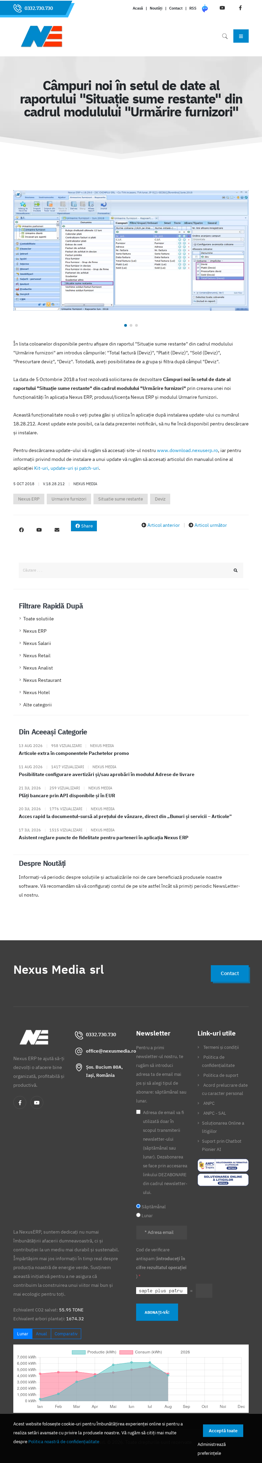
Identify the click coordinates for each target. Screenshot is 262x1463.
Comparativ (66, 1334)
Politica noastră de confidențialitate (63, 1441)
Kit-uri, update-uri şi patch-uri (66, 468)
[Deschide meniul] (241, 35)
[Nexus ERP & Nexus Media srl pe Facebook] (21, 530)
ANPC (209, 1103)
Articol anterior (163, 525)
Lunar (22, 1334)
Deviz (160, 499)
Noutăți (156, 8)
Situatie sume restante (120, 499)
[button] (125, 325)
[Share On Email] (57, 530)
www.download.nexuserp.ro (187, 450)
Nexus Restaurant (42, 680)
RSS (192, 8)
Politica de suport (220, 1075)
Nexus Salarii (37, 643)
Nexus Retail (36, 655)
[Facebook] (19, 1102)
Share (86, 526)
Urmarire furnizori (69, 499)
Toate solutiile (38, 619)
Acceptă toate (223, 1431)
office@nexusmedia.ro (111, 1051)
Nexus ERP (29, 499)
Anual (41, 1334)
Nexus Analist (38, 668)
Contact (176, 8)
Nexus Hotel (36, 692)
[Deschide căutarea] (225, 36)
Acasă (138, 8)
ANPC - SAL (214, 1113)
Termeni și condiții (221, 1047)
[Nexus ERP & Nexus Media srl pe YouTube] (39, 530)
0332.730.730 (39, 8)
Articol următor (210, 525)
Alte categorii (37, 705)
